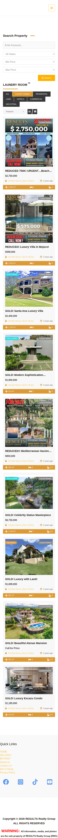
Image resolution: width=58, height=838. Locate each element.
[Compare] (35, 142)
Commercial (36, 99)
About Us (5, 762)
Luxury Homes (22, 94)
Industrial (11, 104)
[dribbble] (50, 782)
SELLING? (5, 755)
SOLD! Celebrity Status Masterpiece (28, 515)
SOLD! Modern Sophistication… (25, 374)
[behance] (35, 782)
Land (8, 99)
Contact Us (6, 765)
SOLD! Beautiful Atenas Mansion (26, 643)
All (7, 94)
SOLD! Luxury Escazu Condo (23, 698)
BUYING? (5, 758)
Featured (9, 112)
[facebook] (6, 782)
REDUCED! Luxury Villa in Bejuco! (27, 246)
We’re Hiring (6, 769)
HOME (3, 751)
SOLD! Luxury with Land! (21, 579)
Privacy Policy (7, 772)
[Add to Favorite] (29, 142)
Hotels (20, 99)
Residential (42, 94)
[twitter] (21, 782)
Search (47, 78)
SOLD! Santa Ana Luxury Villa (24, 310)
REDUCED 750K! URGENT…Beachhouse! (31, 170)
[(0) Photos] (22, 142)
